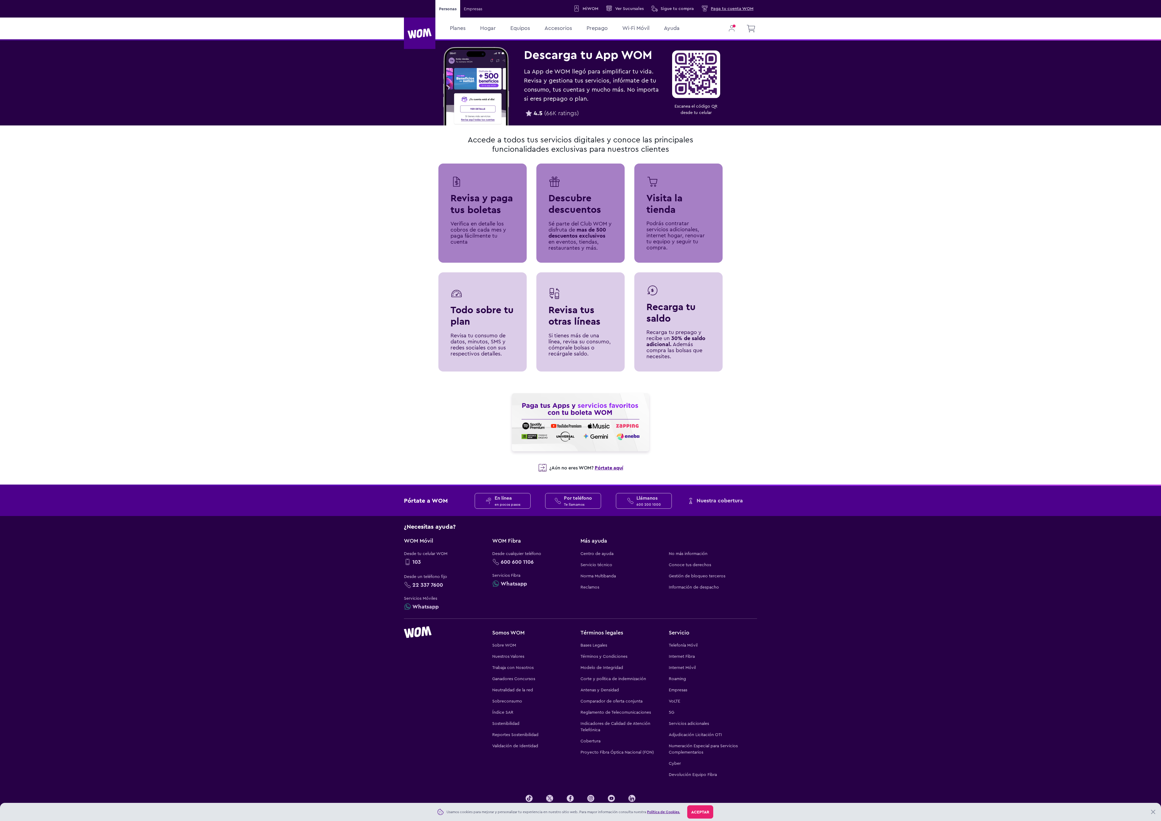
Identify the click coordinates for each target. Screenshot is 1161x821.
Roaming (677, 679)
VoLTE (674, 701)
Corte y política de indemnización (613, 679)
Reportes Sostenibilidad (515, 735)
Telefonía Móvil (683, 645)
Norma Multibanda (598, 576)
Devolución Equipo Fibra (693, 774)
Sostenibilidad (505, 723)
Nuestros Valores (508, 656)
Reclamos (589, 587)
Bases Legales (593, 645)
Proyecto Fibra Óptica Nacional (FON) (617, 752)
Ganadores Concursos (513, 679)
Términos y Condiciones (603, 656)
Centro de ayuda (596, 553)
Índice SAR (502, 712)
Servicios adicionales (689, 723)
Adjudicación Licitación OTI (695, 735)
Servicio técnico (596, 565)
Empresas (473, 9)
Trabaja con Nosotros (513, 667)
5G (671, 712)
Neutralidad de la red (512, 690)
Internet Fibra (682, 656)
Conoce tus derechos (690, 565)
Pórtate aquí (609, 467)
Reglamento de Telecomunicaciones (615, 712)
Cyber (675, 763)
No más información (688, 553)
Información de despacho (694, 587)
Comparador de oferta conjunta (611, 701)
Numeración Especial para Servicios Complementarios (703, 749)
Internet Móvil (682, 667)
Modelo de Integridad (601, 667)
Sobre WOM (504, 645)
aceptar (700, 812)
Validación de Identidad (515, 746)
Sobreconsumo (507, 701)
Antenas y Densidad (599, 690)
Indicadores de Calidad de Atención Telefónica (615, 726)
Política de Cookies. (663, 812)
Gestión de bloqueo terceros (697, 576)
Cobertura (590, 741)
